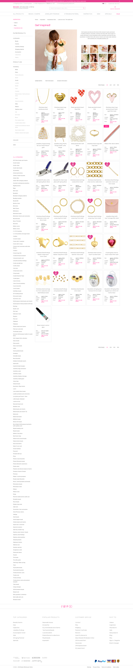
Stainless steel (18, 109)
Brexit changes (114, 643)
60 (107, 85)
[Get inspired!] (85, 49)
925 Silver (17, 114)
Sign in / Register (115, 9)
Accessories (18, 52)
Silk (16, 112)
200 (114, 85)
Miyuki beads (46, 638)
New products (113, 632)
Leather (17, 83)
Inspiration (42, 19)
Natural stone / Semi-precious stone (22, 94)
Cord (16, 88)
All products (113, 627)
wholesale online (23, 7)
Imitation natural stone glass (22, 132)
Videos (111, 622)
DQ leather (45, 625)
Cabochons (18, 54)
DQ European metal (19, 632)
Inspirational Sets (51, 19)
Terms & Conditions (106, 667)
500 (118, 85)
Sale (14, 635)
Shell (16, 98)
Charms (17, 44)
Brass (16, 117)
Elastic (16, 85)
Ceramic (17, 91)
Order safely (116, 667)
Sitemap (89, 667)
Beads (16, 41)
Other (16, 104)
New (14, 625)
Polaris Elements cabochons (51, 635)
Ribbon (17, 106)
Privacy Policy (96, 667)
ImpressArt (45, 640)
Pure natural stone (19, 120)
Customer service (113, 3)
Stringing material (19, 49)
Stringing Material (18, 638)
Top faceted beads (48, 630)
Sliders (17, 57)
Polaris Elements (19, 75)
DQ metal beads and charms (51, 627)
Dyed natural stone (19, 130)
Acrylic (16, 80)
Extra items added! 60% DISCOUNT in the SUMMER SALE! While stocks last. (66, 1)
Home (36, 19)
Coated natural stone (20, 123)
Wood (16, 77)
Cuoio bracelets (47, 632)
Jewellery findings (19, 46)
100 (111, 85)
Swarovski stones (47, 622)
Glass (16, 72)
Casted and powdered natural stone (22, 126)
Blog (110, 635)
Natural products (19, 101)
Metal (16, 69)
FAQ (110, 638)
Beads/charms (17, 622)
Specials (15, 640)
